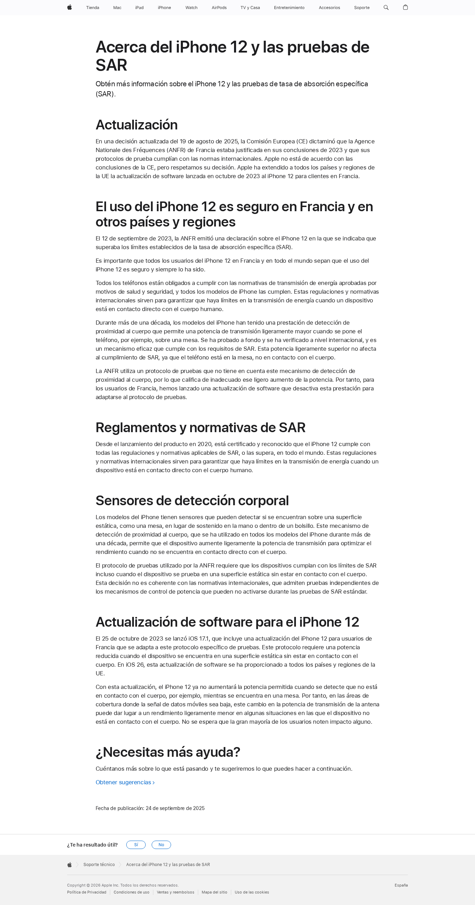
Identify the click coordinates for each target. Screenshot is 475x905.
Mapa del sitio (214, 892)
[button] (386, 7)
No (161, 844)
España (401, 885)
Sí (136, 844)
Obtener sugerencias (123, 782)
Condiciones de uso (132, 892)
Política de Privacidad (86, 892)
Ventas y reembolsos (175, 892)
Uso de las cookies (252, 892)
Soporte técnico (99, 864)
